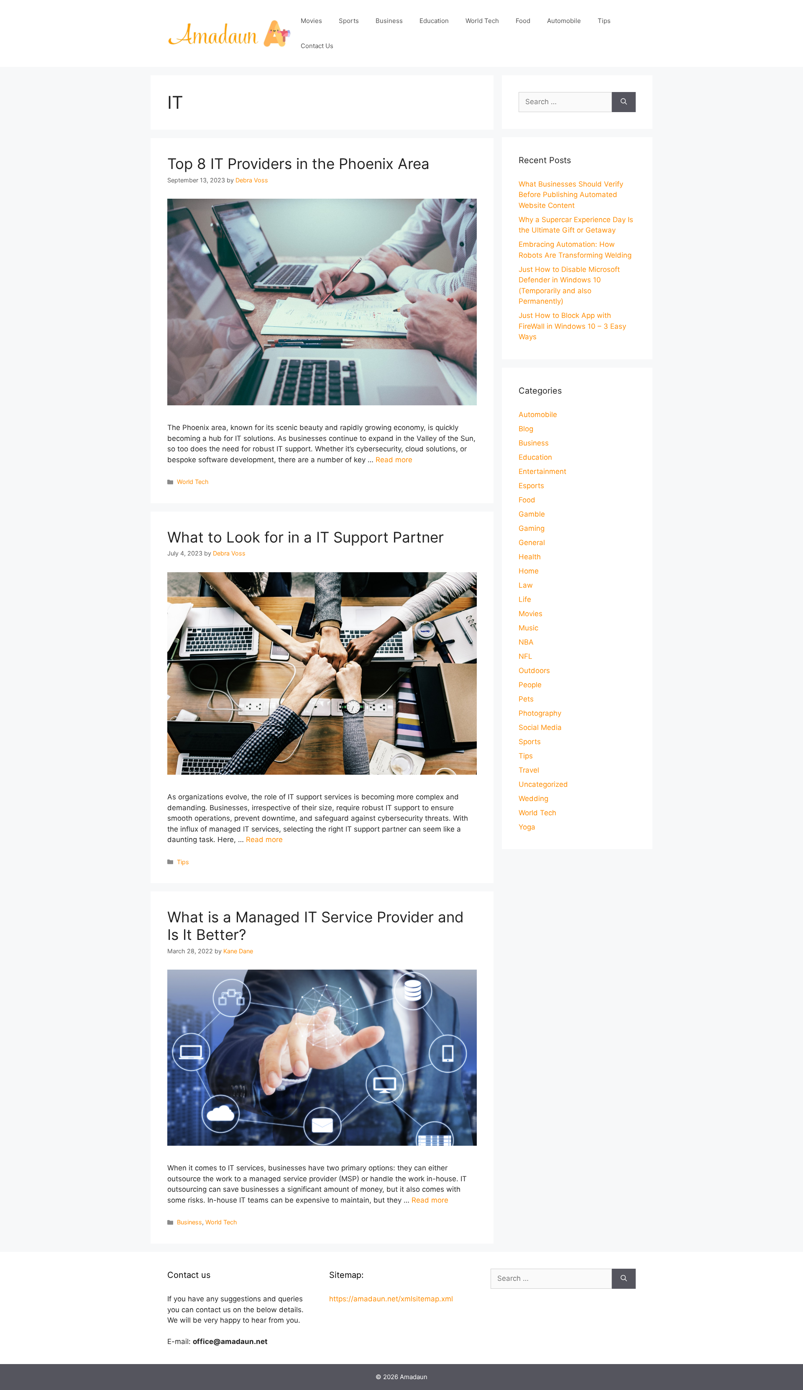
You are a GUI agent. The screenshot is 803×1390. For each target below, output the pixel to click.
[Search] (624, 102)
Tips (604, 21)
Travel (529, 770)
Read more (394, 460)
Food (523, 21)
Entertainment (542, 471)
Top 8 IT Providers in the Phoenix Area (298, 163)
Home (529, 571)
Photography (540, 713)
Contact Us (317, 46)
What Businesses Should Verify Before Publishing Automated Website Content (571, 195)
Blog (526, 429)
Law (526, 585)
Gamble (532, 514)
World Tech (482, 21)
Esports (531, 485)
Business (389, 21)
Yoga (527, 827)
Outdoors (534, 670)
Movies (311, 21)
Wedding (533, 798)
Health (530, 557)
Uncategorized (543, 784)
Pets (526, 699)
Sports (349, 21)
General (532, 542)
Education (434, 21)
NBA (526, 642)
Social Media (540, 727)
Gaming (532, 528)
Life (525, 599)
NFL (525, 656)
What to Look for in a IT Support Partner (305, 537)
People (530, 685)
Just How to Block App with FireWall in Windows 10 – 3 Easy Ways (572, 326)
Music (528, 628)
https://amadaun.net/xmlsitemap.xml (391, 1299)
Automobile (564, 21)
